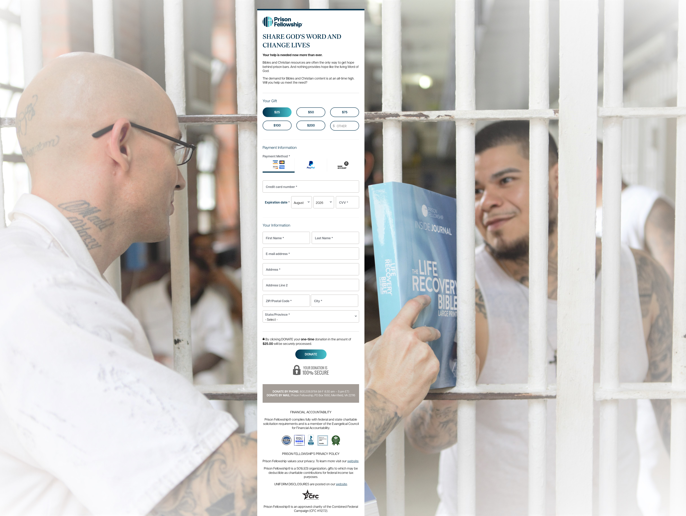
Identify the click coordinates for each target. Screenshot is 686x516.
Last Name (323, 236)
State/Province (277, 314)
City (317, 299)
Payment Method (276, 156)
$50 (311, 112)
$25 (277, 112)
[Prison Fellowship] (283, 22)
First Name (274, 236)
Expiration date (277, 202)
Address (272, 267)
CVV (342, 200)
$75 (344, 112)
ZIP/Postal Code (278, 299)
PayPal (311, 165)
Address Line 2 (276, 283)
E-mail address (277, 251)
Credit (279, 165)
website (353, 461)
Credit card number (280, 184)
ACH (343, 165)
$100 (277, 125)
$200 (311, 125)
